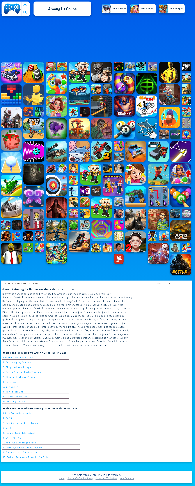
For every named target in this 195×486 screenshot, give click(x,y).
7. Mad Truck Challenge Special (20, 442)
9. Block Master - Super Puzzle (20, 452)
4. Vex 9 (7, 428)
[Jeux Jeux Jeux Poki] (12, 14)
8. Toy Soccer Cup (13, 391)
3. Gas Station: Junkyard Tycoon (21, 423)
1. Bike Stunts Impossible (17, 413)
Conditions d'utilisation (106, 478)
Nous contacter (127, 478)
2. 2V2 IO (8, 418)
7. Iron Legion (10, 386)
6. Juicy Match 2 (12, 437)
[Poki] (25, 5)
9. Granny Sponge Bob (15, 396)
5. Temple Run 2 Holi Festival (19, 432)
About (61, 478)
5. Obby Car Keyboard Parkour (19, 377)
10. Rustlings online (14, 401)
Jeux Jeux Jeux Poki (11, 283)
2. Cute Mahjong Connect (17, 362)
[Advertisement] (97, 39)
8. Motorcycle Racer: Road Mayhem (22, 447)
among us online (30, 283)
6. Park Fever (10, 381)
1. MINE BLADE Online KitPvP (18, 357)
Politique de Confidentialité (79, 478)
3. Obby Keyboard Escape (17, 367)
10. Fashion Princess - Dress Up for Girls (25, 457)
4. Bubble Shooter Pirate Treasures (23, 372)
